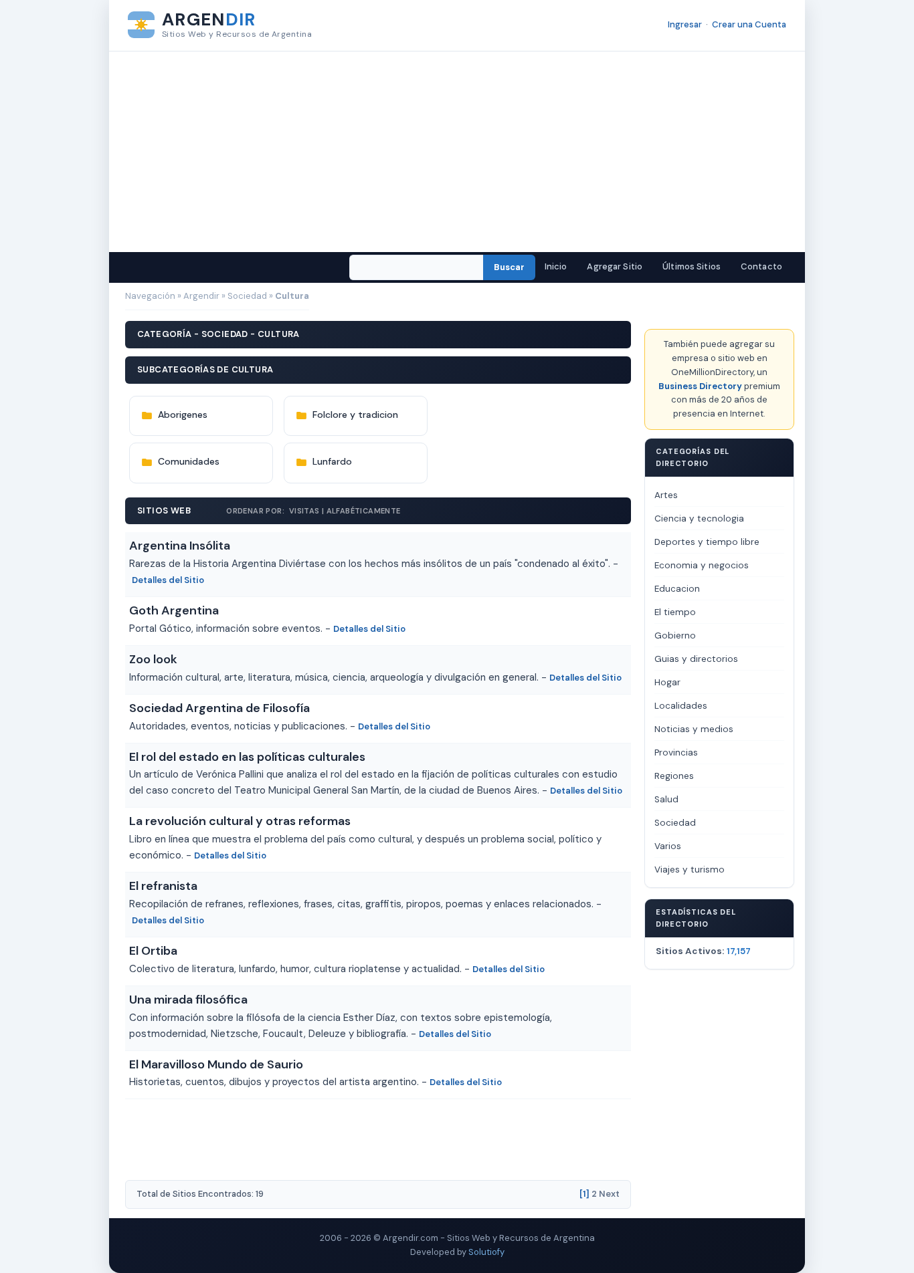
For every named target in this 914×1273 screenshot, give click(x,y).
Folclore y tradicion (355, 415)
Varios (667, 846)
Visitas (304, 510)
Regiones (674, 776)
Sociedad (247, 296)
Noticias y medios (693, 729)
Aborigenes (182, 415)
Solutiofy (486, 1252)
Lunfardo (332, 461)
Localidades (680, 705)
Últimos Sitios (691, 266)
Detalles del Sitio (168, 580)
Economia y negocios (701, 565)
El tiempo (675, 612)
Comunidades (188, 461)
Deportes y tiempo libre (706, 542)
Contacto (761, 266)
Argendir (201, 296)
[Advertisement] (457, 151)
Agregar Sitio (614, 266)
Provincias (676, 752)
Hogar (667, 682)
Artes (666, 495)
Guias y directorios (696, 659)
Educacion (677, 588)
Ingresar (685, 24)
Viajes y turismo (689, 869)
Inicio (556, 266)
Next (609, 1193)
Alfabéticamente (364, 510)
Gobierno (675, 635)
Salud (666, 799)
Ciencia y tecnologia (699, 518)
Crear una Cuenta (749, 24)
